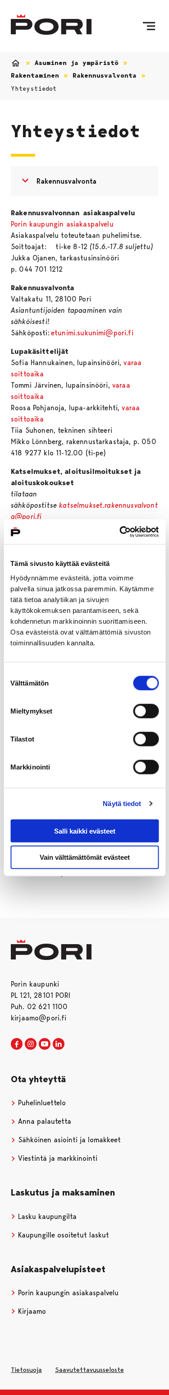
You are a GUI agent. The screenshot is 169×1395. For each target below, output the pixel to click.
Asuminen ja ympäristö (77, 63)
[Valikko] (149, 26)
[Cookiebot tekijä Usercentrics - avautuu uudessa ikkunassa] (120, 532)
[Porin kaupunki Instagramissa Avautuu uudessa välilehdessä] (31, 1044)
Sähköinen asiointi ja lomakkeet (68, 1139)
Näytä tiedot (122, 803)
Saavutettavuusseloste (89, 1370)
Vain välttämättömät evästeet (85, 857)
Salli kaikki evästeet (84, 830)
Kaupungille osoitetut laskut (62, 1235)
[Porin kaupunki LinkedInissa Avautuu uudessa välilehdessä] (58, 1044)
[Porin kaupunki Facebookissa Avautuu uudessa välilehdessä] (17, 1044)
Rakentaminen (35, 75)
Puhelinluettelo (41, 1102)
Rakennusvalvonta (105, 75)
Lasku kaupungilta (46, 1216)
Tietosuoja (26, 1370)
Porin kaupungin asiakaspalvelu (62, 224)
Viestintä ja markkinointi (56, 1158)
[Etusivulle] (51, 24)
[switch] (146, 711)
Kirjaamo (31, 1311)
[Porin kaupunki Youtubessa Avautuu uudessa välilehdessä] (44, 1044)
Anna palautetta (43, 1121)
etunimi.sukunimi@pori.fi (92, 333)
